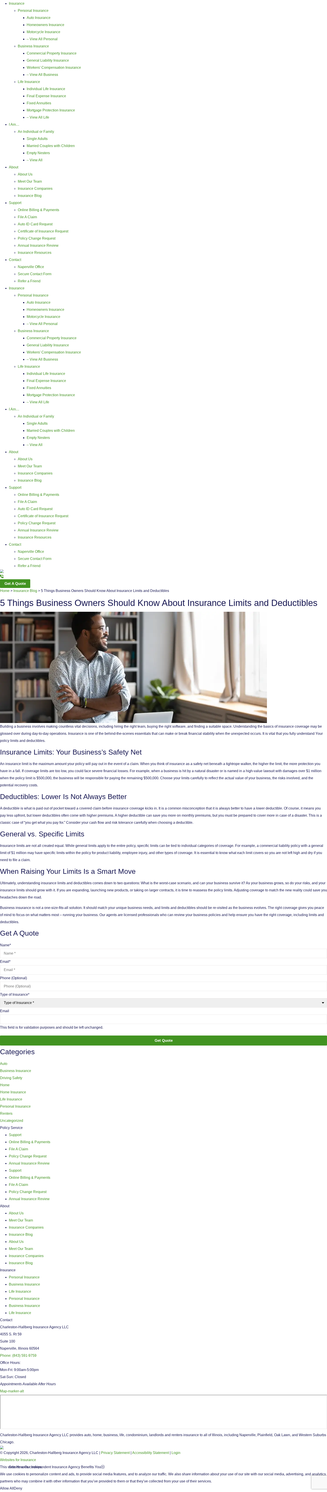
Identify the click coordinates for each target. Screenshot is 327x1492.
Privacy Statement (115, 1453)
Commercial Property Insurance (52, 53)
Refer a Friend (29, 281)
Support (15, 203)
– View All (34, 160)
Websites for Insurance (18, 1461)
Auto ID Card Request (35, 224)
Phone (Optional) (13, 978)
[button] (168, 1467)
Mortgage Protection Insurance (51, 110)
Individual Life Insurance (46, 89)
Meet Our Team (30, 181)
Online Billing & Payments (38, 210)
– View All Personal (42, 39)
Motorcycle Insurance (43, 32)
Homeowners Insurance (45, 25)
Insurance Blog (30, 196)
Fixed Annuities (39, 103)
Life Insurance (29, 82)
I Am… (14, 124)
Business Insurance (33, 46)
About (13, 167)
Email (5, 961)
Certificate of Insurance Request (43, 231)
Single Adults (37, 139)
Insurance (16, 3)
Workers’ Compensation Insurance (54, 67)
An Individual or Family (36, 131)
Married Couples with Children (51, 146)
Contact (15, 260)
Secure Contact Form (34, 274)
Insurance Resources (34, 252)
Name (5, 945)
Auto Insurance (38, 18)
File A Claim (27, 217)
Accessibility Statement (150, 1453)
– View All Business (42, 75)
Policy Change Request (36, 238)
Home (5, 591)
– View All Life (38, 117)
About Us (25, 174)
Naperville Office (31, 267)
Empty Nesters (38, 153)
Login (176, 1453)
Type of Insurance (14, 994)
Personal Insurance (33, 10)
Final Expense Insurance (46, 96)
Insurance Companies (35, 188)
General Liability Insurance (48, 60)
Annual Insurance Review (38, 245)
